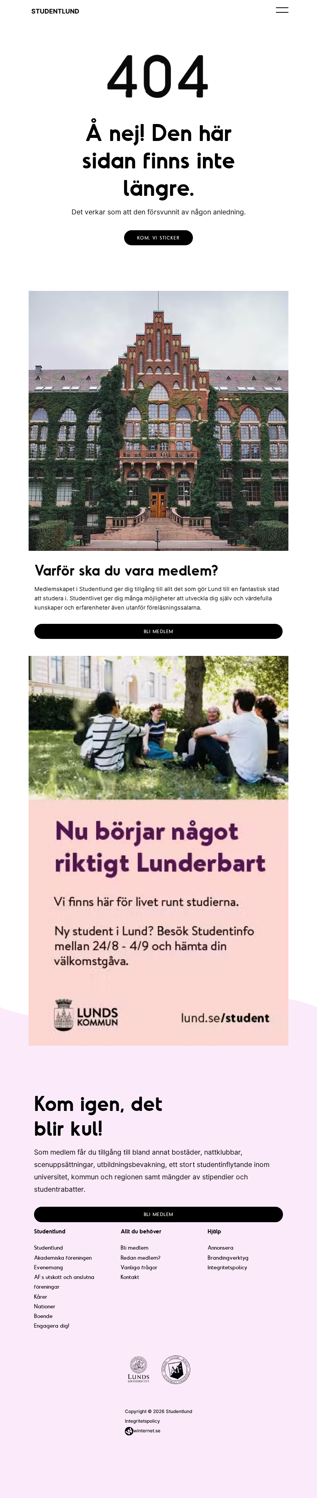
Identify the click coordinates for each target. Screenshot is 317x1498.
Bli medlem (159, 631)
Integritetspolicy (227, 1267)
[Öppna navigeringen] (282, 9)
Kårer (40, 1296)
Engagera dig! (51, 1325)
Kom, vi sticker (158, 238)
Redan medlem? (140, 1257)
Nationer (44, 1306)
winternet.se (146, 1430)
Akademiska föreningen (63, 1257)
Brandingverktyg (228, 1257)
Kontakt (130, 1277)
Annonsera (220, 1247)
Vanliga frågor (139, 1267)
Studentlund (48, 1247)
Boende (43, 1316)
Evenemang (48, 1267)
